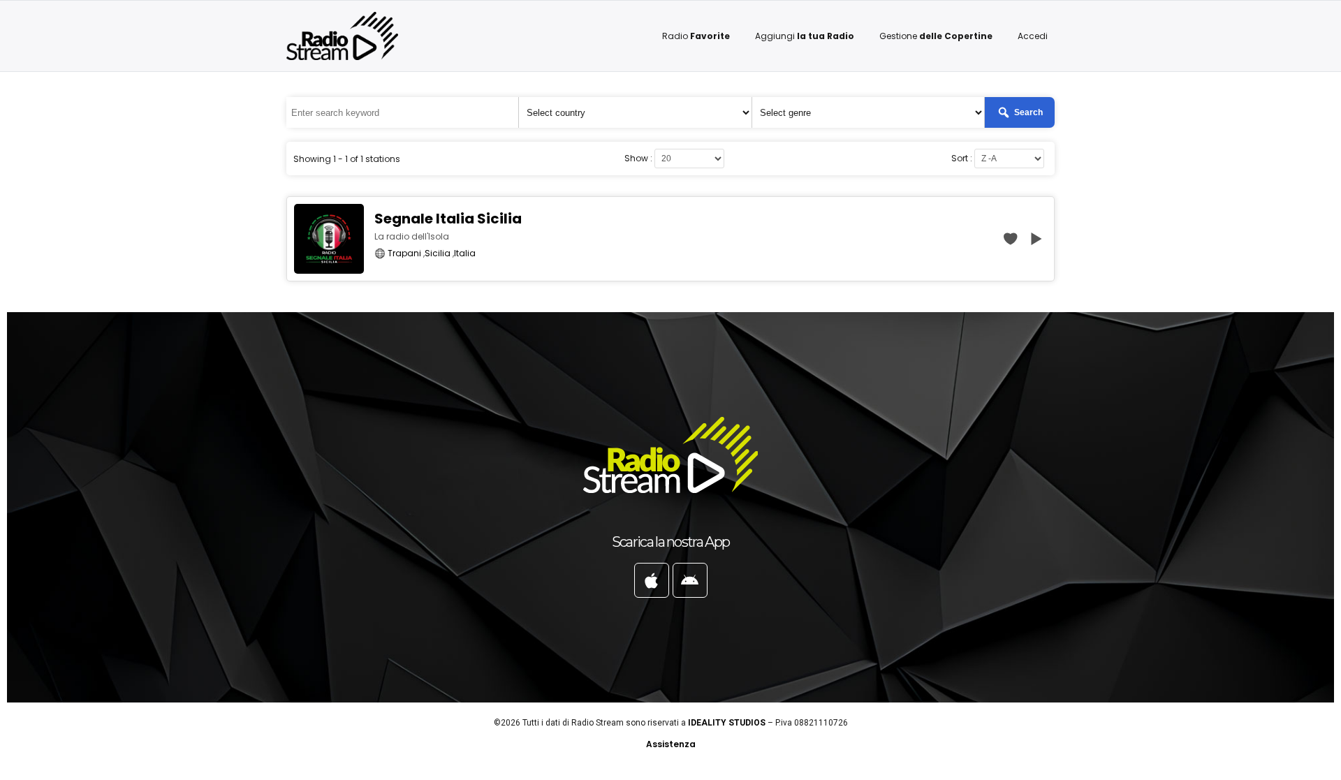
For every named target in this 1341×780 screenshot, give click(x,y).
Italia (465, 253)
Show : (638, 158)
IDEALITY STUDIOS (726, 723)
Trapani (404, 253)
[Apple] (651, 580)
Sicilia (437, 253)
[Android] (690, 580)
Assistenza (671, 744)
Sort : (961, 158)
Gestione (935, 36)
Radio (696, 36)
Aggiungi (804, 36)
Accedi (1033, 36)
